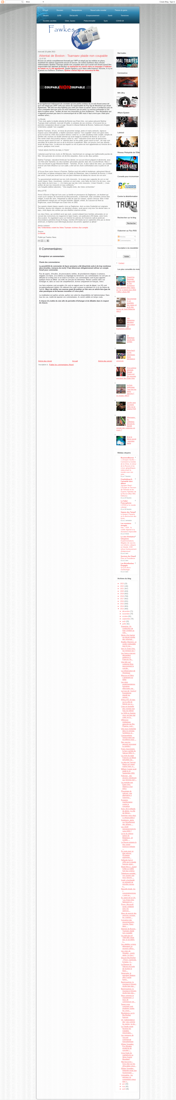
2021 (122, 589)
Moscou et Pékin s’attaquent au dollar (127, 677)
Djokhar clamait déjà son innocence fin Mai (81, 70)
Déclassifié (74, 16)
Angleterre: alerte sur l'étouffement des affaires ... (128, 822)
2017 (122, 599)
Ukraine (46, 16)
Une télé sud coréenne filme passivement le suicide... (127, 665)
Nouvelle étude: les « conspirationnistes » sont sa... (128, 892)
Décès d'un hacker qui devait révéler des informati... (128, 637)
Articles (122, 237)
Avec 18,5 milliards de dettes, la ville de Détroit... (128, 811)
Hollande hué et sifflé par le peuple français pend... (128, 862)
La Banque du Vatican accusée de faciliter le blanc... (128, 967)
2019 (122, 594)
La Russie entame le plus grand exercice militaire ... (128, 845)
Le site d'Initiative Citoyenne (128, 538)
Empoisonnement (92, 16)
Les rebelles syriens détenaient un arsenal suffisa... (128, 946)
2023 (122, 584)
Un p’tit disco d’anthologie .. (126, 569)
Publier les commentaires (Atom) (61, 365)
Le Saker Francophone (126, 502)
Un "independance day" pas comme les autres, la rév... (128, 1022)
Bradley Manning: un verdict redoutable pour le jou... (128, 644)
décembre (126, 611)
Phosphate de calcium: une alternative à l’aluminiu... (126, 794)
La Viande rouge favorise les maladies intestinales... (127, 1030)
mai (123, 1086)
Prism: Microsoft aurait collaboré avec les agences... (127, 907)
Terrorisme (125, 16)
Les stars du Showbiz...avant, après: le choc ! (128, 953)
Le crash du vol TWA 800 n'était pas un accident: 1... (128, 939)
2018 (122, 596)
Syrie (106, 21)
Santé (110, 16)
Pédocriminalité (89, 21)
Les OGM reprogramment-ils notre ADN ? (128, 829)
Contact (121, 263)
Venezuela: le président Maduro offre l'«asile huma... (128, 976)
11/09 (59, 16)
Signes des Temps (128, 512)
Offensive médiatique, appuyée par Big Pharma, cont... (128, 723)
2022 (122, 586)
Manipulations (77, 10)
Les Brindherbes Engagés (127, 564)
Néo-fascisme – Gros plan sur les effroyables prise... (128, 1064)
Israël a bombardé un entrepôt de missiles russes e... (128, 883)
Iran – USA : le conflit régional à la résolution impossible (128, 530)
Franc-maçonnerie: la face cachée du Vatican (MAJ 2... (128, 751)
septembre (126, 619)
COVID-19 (120, 21)
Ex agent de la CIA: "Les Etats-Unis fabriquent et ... (128, 900)
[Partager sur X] (45, 240)
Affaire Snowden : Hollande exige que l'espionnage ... (129, 1070)
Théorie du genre (121, 10)
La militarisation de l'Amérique (128, 672)
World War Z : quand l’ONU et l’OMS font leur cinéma (128, 869)
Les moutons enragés (126, 524)
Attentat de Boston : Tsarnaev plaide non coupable (73, 55)
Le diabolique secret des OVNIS (131, 339)
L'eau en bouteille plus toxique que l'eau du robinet (128, 708)
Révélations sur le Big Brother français (128, 1015)
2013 (122, 609)
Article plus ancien (105, 361)
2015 (122, 604)
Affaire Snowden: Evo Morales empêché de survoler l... (127, 1047)
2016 (122, 601)
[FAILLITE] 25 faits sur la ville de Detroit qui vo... (128, 702)
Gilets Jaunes (70, 21)
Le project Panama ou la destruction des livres (128, 516)
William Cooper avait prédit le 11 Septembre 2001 (128, 771)
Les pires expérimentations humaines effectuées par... (128, 685)
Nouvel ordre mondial (98, 10)
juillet (124, 624)
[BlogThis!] (42, 240)
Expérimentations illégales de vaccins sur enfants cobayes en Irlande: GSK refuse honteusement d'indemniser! (128, 546)
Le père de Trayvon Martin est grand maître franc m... (128, 764)
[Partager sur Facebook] (48, 240)
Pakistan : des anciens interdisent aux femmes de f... (129, 778)
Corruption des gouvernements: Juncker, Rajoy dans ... (127, 923)
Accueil (45, 10)
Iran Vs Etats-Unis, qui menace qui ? (128, 650)
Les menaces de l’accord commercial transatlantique (127, 1038)
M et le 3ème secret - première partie (131, 440)
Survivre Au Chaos (128, 556)
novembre (126, 614)
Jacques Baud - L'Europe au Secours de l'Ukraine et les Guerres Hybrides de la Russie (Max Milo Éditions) (128, 491)
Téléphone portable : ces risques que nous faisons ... (128, 875)
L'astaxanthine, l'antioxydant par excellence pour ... (128, 737)
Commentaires (125, 240)
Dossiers (60, 10)
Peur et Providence (128, 558)
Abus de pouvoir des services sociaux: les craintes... (128, 915)
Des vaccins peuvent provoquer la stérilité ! (128, 744)
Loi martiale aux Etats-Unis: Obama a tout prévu (127, 785)
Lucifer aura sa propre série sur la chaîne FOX (131, 406)
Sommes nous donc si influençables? (128, 817)
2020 (122, 591)
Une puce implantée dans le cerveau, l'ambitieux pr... (128, 731)
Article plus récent (45, 361)
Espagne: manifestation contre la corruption (126, 803)
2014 (122, 606)
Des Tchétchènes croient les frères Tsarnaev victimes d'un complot (63, 228)
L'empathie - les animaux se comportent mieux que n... (128, 1078)
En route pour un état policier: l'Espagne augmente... (127, 854)
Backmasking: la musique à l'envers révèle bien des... (128, 984)
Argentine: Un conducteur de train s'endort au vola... (127, 629)
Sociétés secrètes (49, 21)
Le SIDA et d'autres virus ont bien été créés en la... (128, 715)
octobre (125, 616)
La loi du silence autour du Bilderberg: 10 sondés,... (127, 837)
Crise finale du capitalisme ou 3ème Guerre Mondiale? (127, 1056)
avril (124, 1089)
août (124, 621)
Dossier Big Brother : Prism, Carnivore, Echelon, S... (128, 960)
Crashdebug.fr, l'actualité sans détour (127, 481)
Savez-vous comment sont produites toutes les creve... (127, 1007)
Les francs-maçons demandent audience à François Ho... (128, 656)
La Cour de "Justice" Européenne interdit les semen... (128, 694)
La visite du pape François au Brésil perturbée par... (128, 758)
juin (123, 1084)
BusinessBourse (127, 458)
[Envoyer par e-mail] (39, 240)
